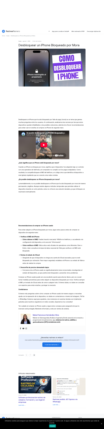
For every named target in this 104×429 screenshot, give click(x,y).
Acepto (52, 426)
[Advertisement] (52, 14)
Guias (7, 35)
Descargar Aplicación (94, 31)
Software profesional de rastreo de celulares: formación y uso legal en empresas (31, 399)
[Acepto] (101, 424)
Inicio (3, 35)
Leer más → (21, 405)
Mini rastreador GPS (78, 31)
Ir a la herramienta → (52, 345)
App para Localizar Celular (60, 31)
